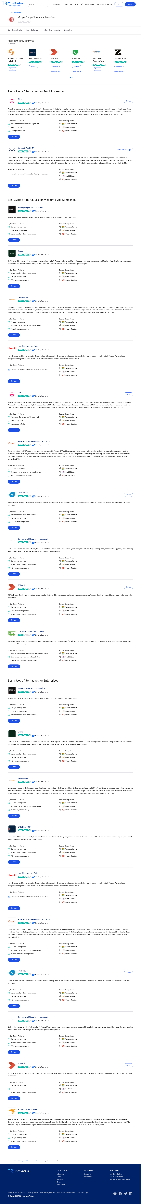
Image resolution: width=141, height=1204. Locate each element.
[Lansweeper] (12, 299)
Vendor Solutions (116, 1174)
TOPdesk (21, 585)
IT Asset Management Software (23, 1161)
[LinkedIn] (131, 1193)
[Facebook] (120, 1193)
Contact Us (61, 1185)
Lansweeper (23, 297)
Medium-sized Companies (51, 30)
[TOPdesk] (12, 587)
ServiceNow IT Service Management (33, 539)
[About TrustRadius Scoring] (33, 103)
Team (59, 1177)
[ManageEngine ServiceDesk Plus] (12, 209)
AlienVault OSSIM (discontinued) (31, 632)
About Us (60, 1174)
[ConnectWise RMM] (12, 150)
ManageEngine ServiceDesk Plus (31, 208)
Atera (20, 99)
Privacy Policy (33, 1193)
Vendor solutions (70, 4)
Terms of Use (12, 1193)
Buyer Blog (88, 1177)
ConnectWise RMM (26, 148)
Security (22, 1193)
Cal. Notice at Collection (66, 1193)
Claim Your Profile (116, 1177)
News (59, 1182)
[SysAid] (12, 253)
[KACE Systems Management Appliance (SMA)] (12, 443)
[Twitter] (125, 1193)
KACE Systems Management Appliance (34, 441)
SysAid (20, 251)
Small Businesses (32, 30)
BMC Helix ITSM (24, 827)
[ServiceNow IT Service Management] (12, 541)
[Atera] (12, 101)
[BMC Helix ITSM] (12, 829)
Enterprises (68, 30)
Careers (60, 1179)
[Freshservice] (12, 495)
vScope (37, 1161)
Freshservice (23, 493)
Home (9, 1161)
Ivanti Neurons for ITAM (28, 346)
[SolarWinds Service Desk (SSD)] (12, 1112)
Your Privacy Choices (47, 1193)
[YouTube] (115, 1193)
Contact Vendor (55, 71)
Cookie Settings (82, 1193)
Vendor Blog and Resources (120, 1179)
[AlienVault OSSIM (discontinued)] (12, 633)
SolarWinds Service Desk (28, 1110)
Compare (14, 137)
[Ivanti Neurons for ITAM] (12, 348)
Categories (56, 4)
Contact (128, 101)
